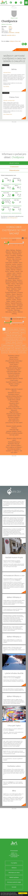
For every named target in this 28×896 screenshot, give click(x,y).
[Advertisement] (14, 137)
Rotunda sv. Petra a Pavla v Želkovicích (14, 409)
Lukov (8, 277)
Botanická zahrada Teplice (13, 368)
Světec (10, 26)
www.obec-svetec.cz (11, 35)
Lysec (12, 277)
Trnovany (8, 305)
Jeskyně (23, 345)
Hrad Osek (8, 262)
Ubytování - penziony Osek (8, 100)
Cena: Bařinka (6, 86)
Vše (4, 329)
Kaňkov (7, 266)
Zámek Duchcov (13, 359)
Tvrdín (14, 305)
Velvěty (13, 308)
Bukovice (8, 252)
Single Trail (24, 348)
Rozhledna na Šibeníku (13, 398)
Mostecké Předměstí (11, 282)
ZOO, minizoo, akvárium (12, 329)
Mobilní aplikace (14, 877)
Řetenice (19, 294)
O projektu (14, 863)
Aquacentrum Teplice (13, 370)
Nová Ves (17, 285)
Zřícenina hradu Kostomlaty (13, 361)
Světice (13, 301)
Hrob (20, 262)
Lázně (2, 348)
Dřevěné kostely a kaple (8, 345)
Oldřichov (14, 289)
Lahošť (17, 271)
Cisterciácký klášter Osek (14, 371)
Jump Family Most (13, 407)
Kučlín (7, 271)
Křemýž (13, 269)
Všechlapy (17, 310)
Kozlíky (8, 269)
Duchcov (8, 259)
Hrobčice (8, 264)
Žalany (15, 312)
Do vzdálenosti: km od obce (11, 238)
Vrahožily (10, 310)
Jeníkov (19, 264)
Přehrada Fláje (14, 429)
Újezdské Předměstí (12, 306)
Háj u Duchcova (16, 259)
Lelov (13, 273)
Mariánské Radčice (13, 278)
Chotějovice (9, 21)
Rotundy (18, 345)
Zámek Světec (14, 357)
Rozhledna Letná (14, 363)
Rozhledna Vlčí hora (14, 392)
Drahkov (17, 257)
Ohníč (8, 289)
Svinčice (18, 301)
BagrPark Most (14, 412)
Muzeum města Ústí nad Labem (14, 439)
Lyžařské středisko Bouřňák (14, 396)
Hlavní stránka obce (23, 49)
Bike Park (17, 348)
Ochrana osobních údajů (14, 882)
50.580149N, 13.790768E (14, 32)
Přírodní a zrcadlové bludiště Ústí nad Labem (14, 434)
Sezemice (19, 296)
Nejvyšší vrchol (9, 348)
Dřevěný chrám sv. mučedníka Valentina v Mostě (14, 377)
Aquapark (22, 329)
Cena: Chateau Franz (7, 114)
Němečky (11, 285)
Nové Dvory (9, 287)
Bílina (10, 31)
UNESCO (6, 332)
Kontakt (14, 887)
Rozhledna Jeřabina (14, 442)
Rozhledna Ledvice (13, 355)
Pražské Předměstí (10, 292)
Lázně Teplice (14, 364)
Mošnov (19, 280)
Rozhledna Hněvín (13, 394)
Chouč (7, 255)
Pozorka (16, 291)
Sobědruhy (11, 298)
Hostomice (16, 261)
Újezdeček (20, 305)
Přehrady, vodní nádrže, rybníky (14, 335)
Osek (19, 289)
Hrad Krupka (14, 380)
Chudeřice (13, 255)
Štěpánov (18, 298)
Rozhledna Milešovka (14, 373)
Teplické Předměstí (16, 303)
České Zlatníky (17, 254)
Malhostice (18, 277)
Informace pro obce (14, 872)
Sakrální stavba (22, 352)
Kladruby (13, 266)
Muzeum (4, 352)
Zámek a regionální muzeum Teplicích (14, 390)
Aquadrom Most (14, 403)
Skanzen (22, 332)
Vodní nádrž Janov (13, 421)
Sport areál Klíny (13, 419)
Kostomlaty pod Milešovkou (14, 268)
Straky (14, 299)
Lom (19, 275)
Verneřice (19, 308)
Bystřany (14, 252)
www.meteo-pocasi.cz (12, 218)
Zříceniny (19, 342)
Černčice (8, 254)
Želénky (14, 314)
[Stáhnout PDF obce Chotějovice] (23, 44)
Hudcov (14, 264)
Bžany (19, 252)
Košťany (19, 266)
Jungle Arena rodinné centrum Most (14, 400)
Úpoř (19, 41)
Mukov (13, 284)
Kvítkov (12, 271)
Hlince (10, 261)
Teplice (7, 303)
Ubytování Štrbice (7, 72)
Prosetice (20, 292)
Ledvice (9, 273)
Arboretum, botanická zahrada (10, 339)
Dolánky (19, 255)
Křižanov (18, 269)
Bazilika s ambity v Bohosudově (14, 384)
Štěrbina (8, 299)
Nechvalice (19, 284)
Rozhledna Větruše (13, 444)
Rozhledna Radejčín (13, 417)
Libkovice (14, 275)
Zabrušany (8, 312)
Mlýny (14, 280)
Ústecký (10, 28)
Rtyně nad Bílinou (11, 296)
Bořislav (13, 250)
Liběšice (8, 275)
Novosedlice (17, 287)
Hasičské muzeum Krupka (13, 382)
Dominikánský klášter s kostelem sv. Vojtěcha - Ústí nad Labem (14, 450)
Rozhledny (22, 339)
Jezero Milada (14, 405)
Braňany (18, 250)
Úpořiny (7, 308)
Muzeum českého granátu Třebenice (14, 427)
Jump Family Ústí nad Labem (14, 422)
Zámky (13, 342)
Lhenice (19, 273)
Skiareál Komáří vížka (13, 415)
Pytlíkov (8, 294)
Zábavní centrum (12, 352)
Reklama (14, 867)
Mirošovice (9, 280)
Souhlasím (22, 893)
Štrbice (16, 41)
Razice (14, 294)
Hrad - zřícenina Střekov (14, 445)
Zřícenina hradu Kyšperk (13, 414)
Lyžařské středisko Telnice (13, 431)
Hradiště (15, 262)
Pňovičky (10, 291)
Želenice (20, 312)
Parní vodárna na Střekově (13, 447)
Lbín (21, 271)
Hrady (8, 342)
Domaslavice (10, 257)
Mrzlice (20, 282)
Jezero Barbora (13, 366)
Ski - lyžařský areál (14, 332)
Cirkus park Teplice (13, 375)
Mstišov (8, 284)
